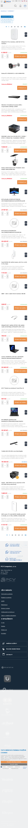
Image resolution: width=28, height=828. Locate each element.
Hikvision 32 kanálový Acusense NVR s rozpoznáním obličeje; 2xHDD (11, 106)
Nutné (3, 766)
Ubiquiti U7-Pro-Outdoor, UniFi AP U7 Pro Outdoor (12, 43)
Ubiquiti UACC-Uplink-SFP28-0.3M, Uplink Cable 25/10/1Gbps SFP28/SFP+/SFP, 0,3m (12, 326)
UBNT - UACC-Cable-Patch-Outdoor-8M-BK (13, 294)
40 (18, 27)
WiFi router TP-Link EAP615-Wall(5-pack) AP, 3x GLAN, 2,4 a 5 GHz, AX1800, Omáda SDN (13, 515)
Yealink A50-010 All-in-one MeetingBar (12, 451)
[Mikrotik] (7, 667)
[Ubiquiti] (7, 679)
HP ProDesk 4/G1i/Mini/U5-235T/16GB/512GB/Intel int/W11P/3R (11, 231)
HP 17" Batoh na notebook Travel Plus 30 (12, 388)
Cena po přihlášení (6, 84)
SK (26, 0)
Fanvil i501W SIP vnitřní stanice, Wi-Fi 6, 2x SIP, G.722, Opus (14, 263)
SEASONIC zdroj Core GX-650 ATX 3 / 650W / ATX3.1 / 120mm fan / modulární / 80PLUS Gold (13, 138)
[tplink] (7, 690)
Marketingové (5, 768)
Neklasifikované (14, 768)
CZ (22, 0)
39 (14, 27)
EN (24, 0)
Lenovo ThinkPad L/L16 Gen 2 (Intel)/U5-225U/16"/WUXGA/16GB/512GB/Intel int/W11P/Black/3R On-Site (12, 358)
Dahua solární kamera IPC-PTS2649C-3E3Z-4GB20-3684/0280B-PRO (13, 168)
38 (11, 27)
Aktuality (9, 655)
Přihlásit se (22, 88)
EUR (13, 1)
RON (19, 1)
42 (25, 27)
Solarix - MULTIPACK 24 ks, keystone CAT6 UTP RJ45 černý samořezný (13, 483)
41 (21, 27)
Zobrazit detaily (25, 768)
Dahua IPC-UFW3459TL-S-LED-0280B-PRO (12, 73)
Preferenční (10, 766)
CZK (16, 1)
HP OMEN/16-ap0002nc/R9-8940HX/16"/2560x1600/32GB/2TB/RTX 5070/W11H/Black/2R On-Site (12, 421)
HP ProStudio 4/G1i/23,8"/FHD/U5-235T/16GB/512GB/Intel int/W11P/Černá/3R (13, 200)
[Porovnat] (26, 33)
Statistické (17, 766)
